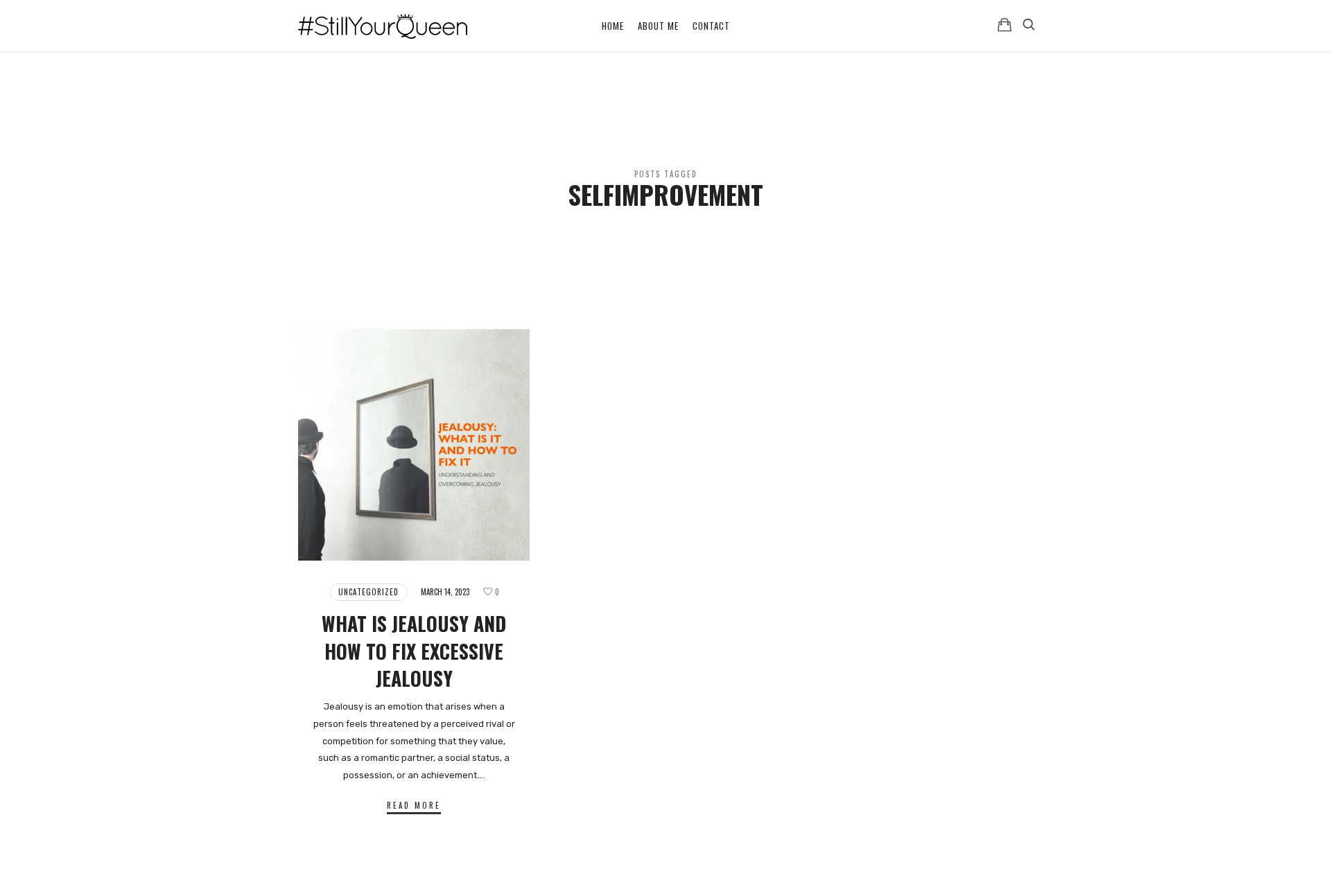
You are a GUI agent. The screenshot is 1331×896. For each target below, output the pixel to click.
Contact (711, 26)
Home (613, 26)
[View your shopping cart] (1004, 24)
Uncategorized (368, 591)
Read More (414, 805)
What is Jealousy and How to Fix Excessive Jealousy (414, 650)
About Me (658, 26)
